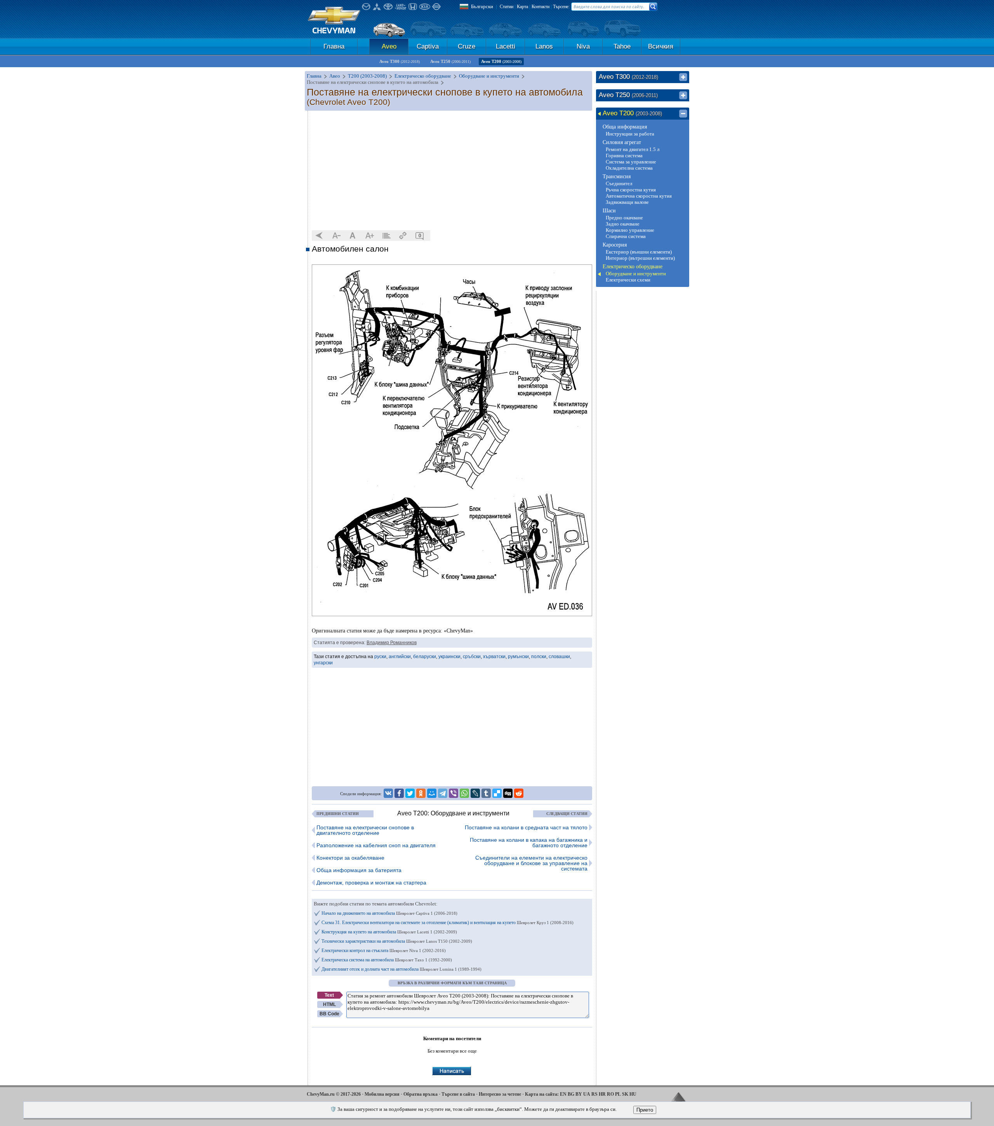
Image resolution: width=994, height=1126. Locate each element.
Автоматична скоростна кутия (639, 196)
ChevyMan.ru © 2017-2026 (334, 1094)
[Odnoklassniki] (421, 793)
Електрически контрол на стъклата (383, 950)
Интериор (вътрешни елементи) (640, 258)
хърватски (494, 656)
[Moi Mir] (431, 793)
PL (618, 1094)
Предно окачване (624, 218)
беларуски (424, 656)
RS (594, 1094)
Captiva (428, 46)
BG (571, 1094)
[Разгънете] (683, 77)
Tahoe (622, 46)
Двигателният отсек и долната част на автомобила (401, 969)
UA (586, 1094)
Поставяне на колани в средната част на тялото (526, 827)
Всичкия (660, 46)
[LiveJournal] (475, 793)
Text (329, 995)
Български (482, 6)
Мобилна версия (382, 1094)
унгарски (323, 663)
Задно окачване (622, 224)
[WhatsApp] (464, 793)
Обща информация (625, 127)
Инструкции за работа (630, 134)
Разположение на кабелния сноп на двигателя (376, 845)
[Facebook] (399, 793)
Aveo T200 (501, 61)
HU (632, 1094)
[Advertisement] (452, 170)
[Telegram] (442, 793)
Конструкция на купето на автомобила (389, 932)
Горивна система (624, 155)
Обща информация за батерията (358, 870)
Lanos (544, 46)
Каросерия (615, 245)
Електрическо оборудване (632, 266)
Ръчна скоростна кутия (631, 190)
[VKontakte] (388, 793)
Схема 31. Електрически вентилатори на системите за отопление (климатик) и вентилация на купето (447, 922)
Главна (333, 46)
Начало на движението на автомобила (389, 913)
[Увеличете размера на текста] (369, 235)
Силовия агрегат (622, 142)
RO (610, 1094)
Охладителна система (629, 168)
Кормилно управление (630, 230)
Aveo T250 (450, 61)
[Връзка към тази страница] (403, 235)
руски (380, 656)
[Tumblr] (486, 793)
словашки (559, 656)
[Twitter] (410, 793)
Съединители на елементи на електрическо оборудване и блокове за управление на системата (531, 863)
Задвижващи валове (627, 202)
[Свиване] (683, 113)
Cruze (466, 46)
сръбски (472, 656)
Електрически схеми (628, 280)
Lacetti (505, 46)
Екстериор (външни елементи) (639, 252)
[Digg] (508, 793)
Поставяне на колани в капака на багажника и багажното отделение (528, 842)
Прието (644, 1110)
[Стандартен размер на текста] (353, 235)
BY (578, 1094)
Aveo (389, 46)
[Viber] (453, 793)
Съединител (619, 183)
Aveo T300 (399, 61)
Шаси (609, 211)
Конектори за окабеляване (350, 857)
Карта (522, 6)
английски (400, 656)
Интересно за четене (500, 1094)
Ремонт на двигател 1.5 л (632, 149)
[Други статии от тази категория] (386, 235)
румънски (518, 656)
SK (625, 1094)
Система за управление (631, 162)
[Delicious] (497, 793)
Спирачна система (626, 236)
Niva (583, 46)
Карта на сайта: (542, 1094)
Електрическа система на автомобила (386, 960)
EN (563, 1094)
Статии (506, 6)
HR (602, 1094)
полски (538, 656)
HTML (329, 1004)
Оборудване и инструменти (636, 273)
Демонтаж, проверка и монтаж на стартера (371, 882)
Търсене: (561, 6)
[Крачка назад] (319, 235)
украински (449, 656)
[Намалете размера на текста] (336, 235)
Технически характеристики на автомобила (396, 941)
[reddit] (518, 793)
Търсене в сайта (458, 1094)
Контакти (540, 6)
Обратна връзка (420, 1094)
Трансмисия (617, 176)
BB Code (329, 1014)
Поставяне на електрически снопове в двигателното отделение (365, 830)
